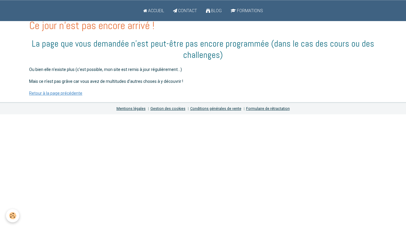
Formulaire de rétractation (268, 108)
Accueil (155, 10)
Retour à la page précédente (55, 93)
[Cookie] (12, 215)
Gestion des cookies (167, 108)
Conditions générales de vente (215, 108)
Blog (216, 10)
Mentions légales (131, 108)
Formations (249, 10)
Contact (187, 10)
